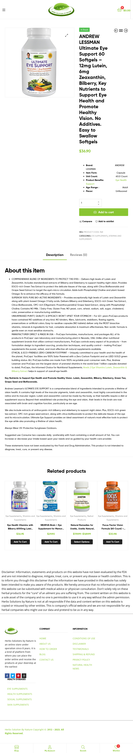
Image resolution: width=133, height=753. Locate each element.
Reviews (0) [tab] (78, 255)
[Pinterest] (18, 675)
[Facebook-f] (7, 675)
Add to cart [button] (20, 541)
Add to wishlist (106, 221)
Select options (82, 541)
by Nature (28, 640)
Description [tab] (55, 255)
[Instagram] (24, 675)
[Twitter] (13, 675)
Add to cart (106, 212)
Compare (87, 221)
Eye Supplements (99, 236)
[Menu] (3, 9)
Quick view (28, 498)
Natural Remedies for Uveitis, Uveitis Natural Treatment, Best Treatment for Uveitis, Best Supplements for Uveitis (82, 527)
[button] (66, 35)
